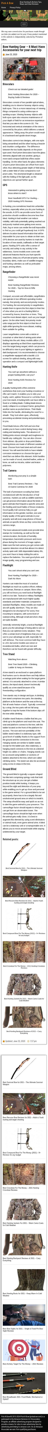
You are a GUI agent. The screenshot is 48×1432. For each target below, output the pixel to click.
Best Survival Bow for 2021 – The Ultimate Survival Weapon (24, 869)
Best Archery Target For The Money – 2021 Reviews (23, 1364)
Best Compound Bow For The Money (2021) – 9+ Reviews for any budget (24, 934)
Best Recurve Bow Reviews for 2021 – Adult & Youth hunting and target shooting (24, 902)
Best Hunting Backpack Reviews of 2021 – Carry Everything (24, 1032)
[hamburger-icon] (24, 24)
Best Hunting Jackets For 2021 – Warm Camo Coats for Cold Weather (24, 1000)
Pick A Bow (7, 3)
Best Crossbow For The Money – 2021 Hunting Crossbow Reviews (24, 967)
